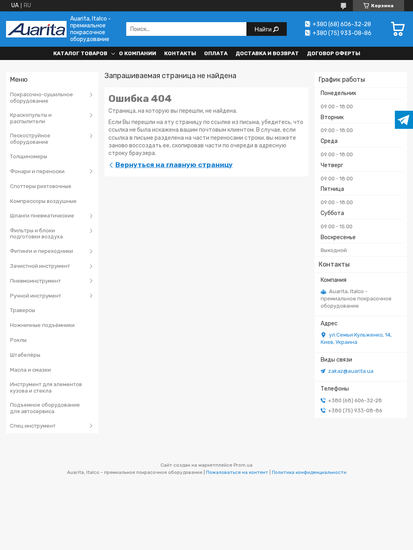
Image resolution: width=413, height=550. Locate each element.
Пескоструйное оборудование (30, 138)
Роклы (18, 340)
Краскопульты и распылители (31, 118)
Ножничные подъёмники (42, 325)
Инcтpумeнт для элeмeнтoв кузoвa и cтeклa (46, 387)
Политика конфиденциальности (309, 472)
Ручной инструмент (35, 296)
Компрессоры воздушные (43, 201)
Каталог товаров (80, 53)
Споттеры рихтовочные (40, 186)
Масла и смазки (30, 370)
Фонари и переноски (37, 171)
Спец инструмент (33, 426)
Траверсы (22, 310)
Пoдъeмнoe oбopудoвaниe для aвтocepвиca (45, 408)
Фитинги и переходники (41, 251)
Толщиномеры (28, 156)
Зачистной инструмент (40, 266)
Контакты (180, 53)
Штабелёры (25, 355)
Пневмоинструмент (35, 281)
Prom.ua (243, 465)
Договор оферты (333, 53)
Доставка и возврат (267, 53)
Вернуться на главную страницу (174, 165)
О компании (137, 53)
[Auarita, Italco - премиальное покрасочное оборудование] (36, 29)
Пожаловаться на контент (237, 472)
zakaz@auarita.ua (350, 371)
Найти (263, 29)
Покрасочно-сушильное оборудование (41, 97)
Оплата (215, 53)
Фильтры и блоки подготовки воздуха (36, 233)
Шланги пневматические (42, 216)
